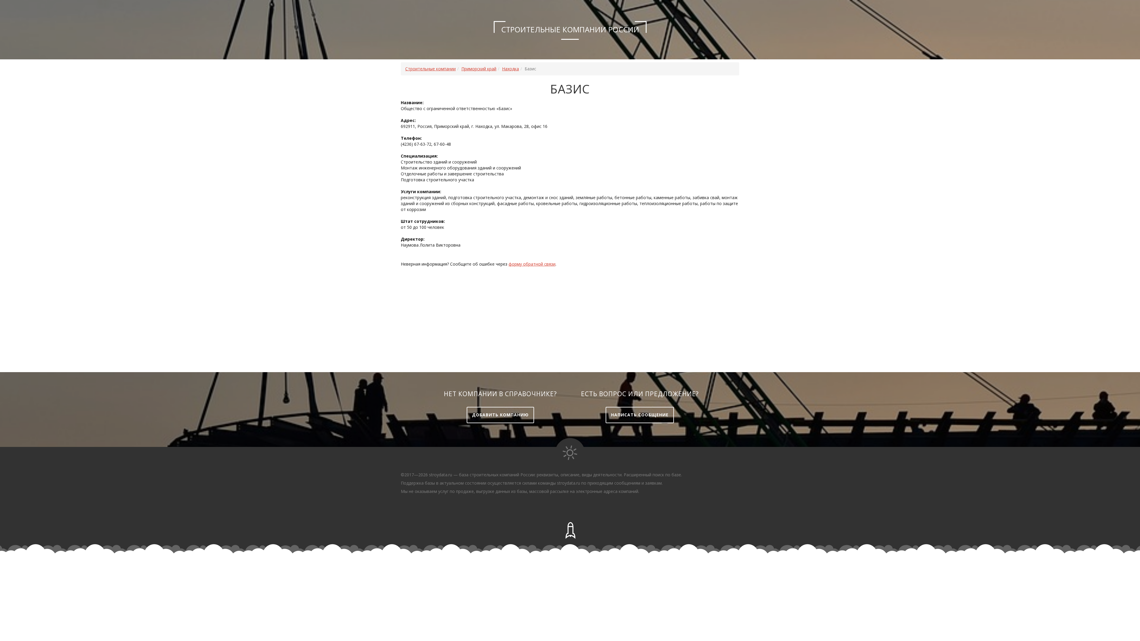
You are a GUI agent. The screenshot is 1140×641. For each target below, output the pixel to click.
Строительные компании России (570, 29)
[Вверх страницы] (570, 530)
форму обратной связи (532, 264)
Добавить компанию (500, 415)
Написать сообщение (640, 415)
